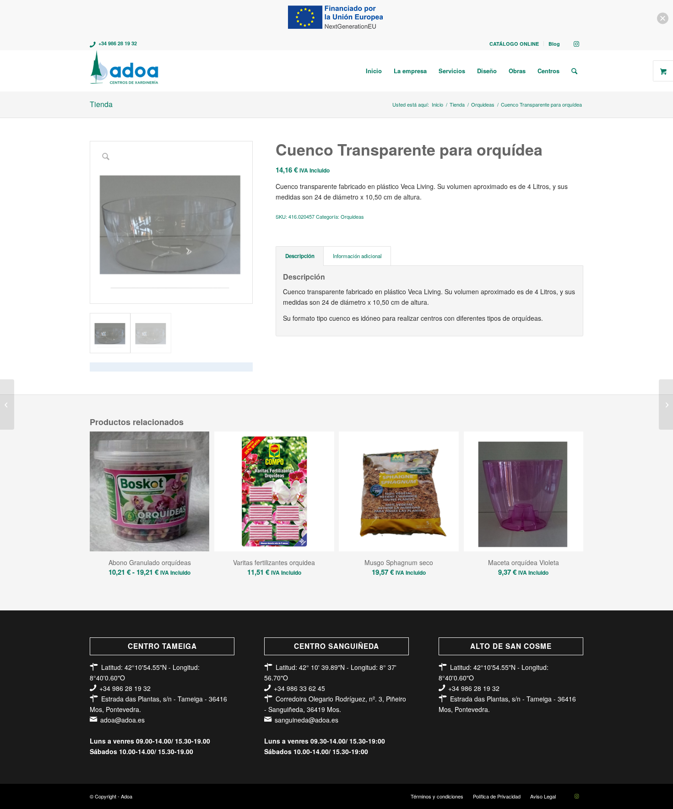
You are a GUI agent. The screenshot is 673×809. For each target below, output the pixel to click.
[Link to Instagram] (576, 43)
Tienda (101, 104)
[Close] (662, 18)
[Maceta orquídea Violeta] (7, 404)
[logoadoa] (125, 71)
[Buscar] (574, 71)
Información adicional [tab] (357, 255)
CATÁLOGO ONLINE (514, 43)
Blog (554, 43)
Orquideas (352, 216)
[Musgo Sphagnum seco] (666, 404)
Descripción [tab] (300, 256)
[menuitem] (514, 43)
